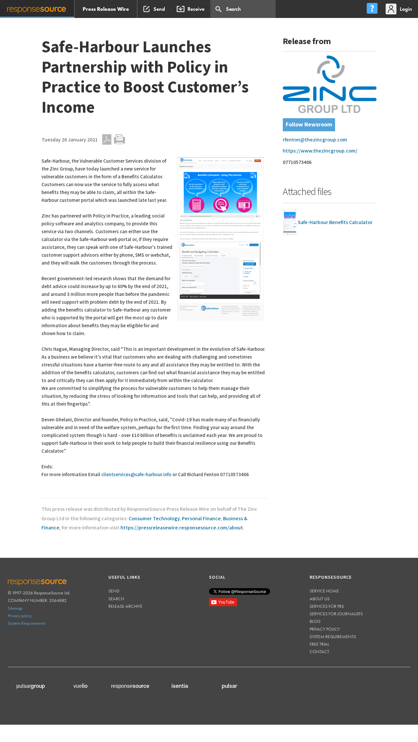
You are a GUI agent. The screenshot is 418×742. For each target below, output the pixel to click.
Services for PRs (327, 606)
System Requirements (26, 623)
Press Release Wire (106, 9)
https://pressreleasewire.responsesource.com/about (182, 527)
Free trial (319, 644)
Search (116, 599)
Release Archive (125, 606)
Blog (315, 621)
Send (114, 591)
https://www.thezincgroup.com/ (320, 151)
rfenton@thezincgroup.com (315, 140)
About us (320, 599)
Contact (319, 651)
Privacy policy (20, 616)
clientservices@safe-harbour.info (136, 475)
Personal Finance (201, 518)
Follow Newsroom (309, 124)
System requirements (333, 636)
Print (119, 139)
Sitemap (15, 608)
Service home (324, 591)
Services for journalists (336, 614)
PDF (106, 139)
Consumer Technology (154, 518)
